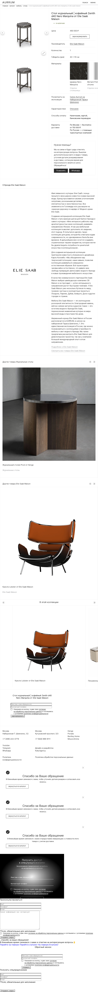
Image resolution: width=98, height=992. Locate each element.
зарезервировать (79, 36)
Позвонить (60, 170)
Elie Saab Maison (77, 44)
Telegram (7, 748)
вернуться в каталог (17, 786)
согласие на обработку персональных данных (46, 933)
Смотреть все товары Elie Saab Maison (68, 351)
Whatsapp (75, 170)
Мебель (19, 6)
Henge (70, 731)
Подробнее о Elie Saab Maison (64, 347)
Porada (71, 733)
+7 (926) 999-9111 (42, 739)
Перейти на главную (9, 944)
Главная (5, 6)
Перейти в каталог (28, 944)
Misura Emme (73, 739)
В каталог (53, 944)
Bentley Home (74, 736)
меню (93, 2)
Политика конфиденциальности (12, 758)
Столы (25, 6)
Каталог (12, 6)
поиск (85, 2)
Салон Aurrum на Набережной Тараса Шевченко (79, 99)
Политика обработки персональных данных (54, 757)
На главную (43, 944)
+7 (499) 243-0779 (11, 739)
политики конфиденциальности (36, 714)
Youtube (6, 745)
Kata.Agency (40, 751)
